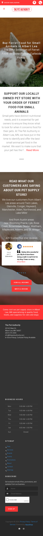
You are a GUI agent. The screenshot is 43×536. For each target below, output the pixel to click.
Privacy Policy (25, 522)
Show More (21, 262)
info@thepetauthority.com (14, 335)
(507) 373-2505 (10, 333)
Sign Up (11, 509)
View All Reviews (21, 282)
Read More (32, 150)
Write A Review (21, 289)
